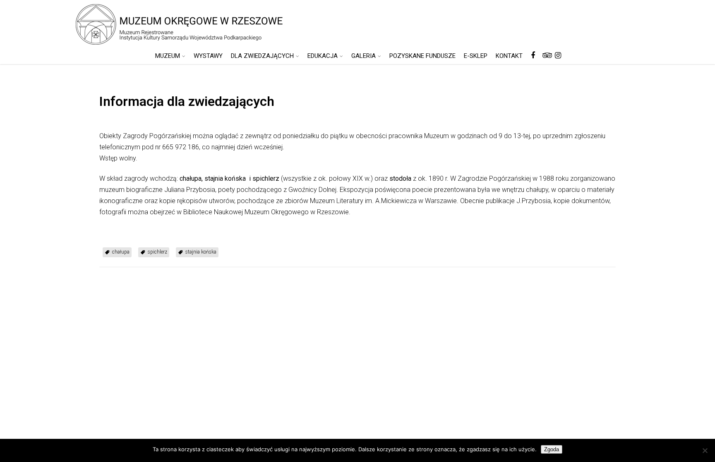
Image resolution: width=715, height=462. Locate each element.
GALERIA (363, 56)
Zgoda (551, 449)
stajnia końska (200, 252)
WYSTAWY (208, 56)
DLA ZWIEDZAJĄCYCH (262, 56)
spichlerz (157, 252)
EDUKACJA (322, 56)
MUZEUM (167, 56)
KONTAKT (509, 56)
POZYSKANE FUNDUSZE (422, 56)
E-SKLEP (475, 56)
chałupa (121, 252)
